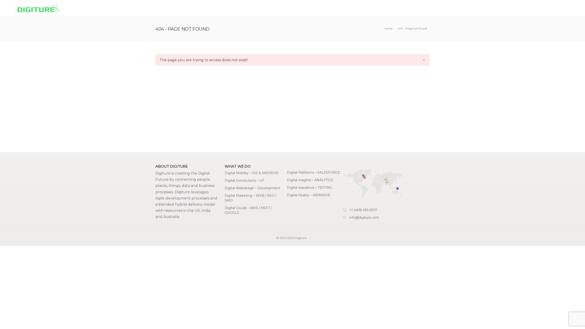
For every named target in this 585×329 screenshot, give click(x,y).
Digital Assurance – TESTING (309, 188)
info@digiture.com (364, 217)
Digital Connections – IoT (244, 180)
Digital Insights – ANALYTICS (310, 180)
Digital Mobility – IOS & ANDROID (252, 173)
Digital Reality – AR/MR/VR (308, 195)
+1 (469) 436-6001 (363, 210)
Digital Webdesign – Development (252, 188)
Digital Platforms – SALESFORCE (313, 172)
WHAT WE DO (434, 8)
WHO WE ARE (511, 8)
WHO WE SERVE (472, 8)
